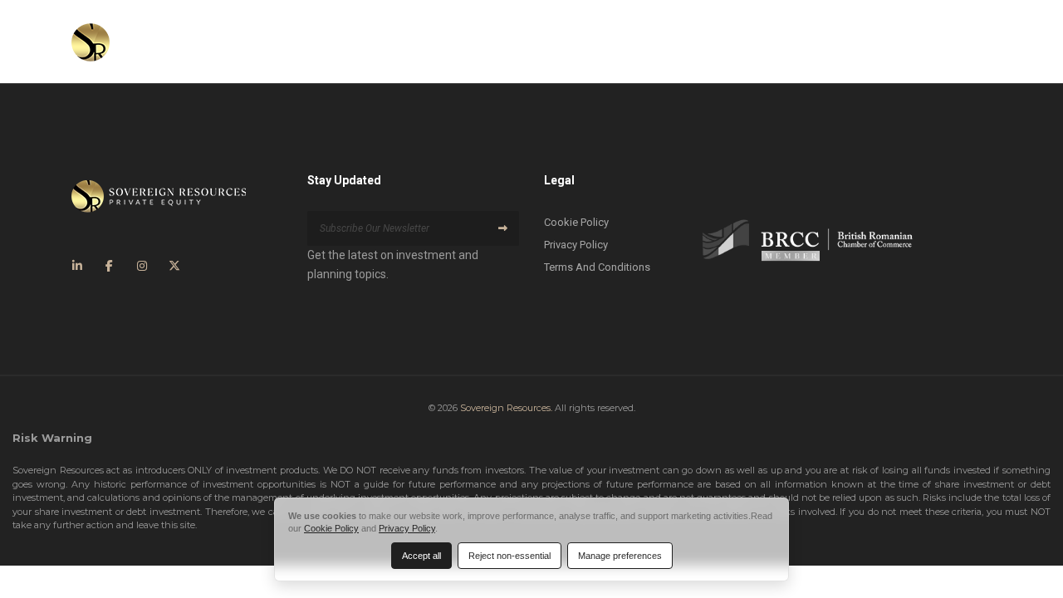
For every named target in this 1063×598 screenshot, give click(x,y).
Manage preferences (620, 556)
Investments (614, 41)
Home (454, 41)
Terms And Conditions (597, 267)
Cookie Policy (576, 222)
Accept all (421, 556)
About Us (525, 41)
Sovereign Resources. (506, 408)
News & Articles (807, 41)
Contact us (927, 41)
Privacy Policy (576, 244)
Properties (707, 41)
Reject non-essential (509, 556)
